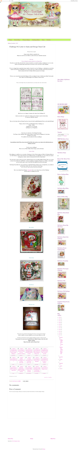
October (61, 359)
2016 (60, 329)
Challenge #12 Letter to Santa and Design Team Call (61, 350)
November (61, 356)
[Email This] (23, 381)
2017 (60, 327)
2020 (60, 322)
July (60, 368)
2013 (60, 334)
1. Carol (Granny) (13, 355)
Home (10, 40)
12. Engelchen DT (21, 373)
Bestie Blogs (17, 40)
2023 (60, 317)
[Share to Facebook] (26, 381)
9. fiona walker (36, 364)
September (61, 363)
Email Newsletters (62, 171)
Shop (43, 40)
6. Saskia (13, 364)
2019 (60, 324)
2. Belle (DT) (20, 355)
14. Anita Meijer (36, 373)
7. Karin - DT (20, 364)
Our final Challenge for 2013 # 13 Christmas (61, 342)
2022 (60, 319)
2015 (60, 331)
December (61, 337)
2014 (60, 333)
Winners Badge (26, 40)
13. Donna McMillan (28, 373)
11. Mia (13, 373)
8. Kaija (28, 364)
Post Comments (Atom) (16, 441)
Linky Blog (50, 377)
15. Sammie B (44, 373)
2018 (60, 326)
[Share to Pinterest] (27, 381)
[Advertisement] (31, 428)
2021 (60, 320)
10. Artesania (44, 364)
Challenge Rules (36, 40)
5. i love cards (44, 355)
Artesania (29, 170)
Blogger (44, 449)
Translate (65, 135)
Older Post (53, 438)
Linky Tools (46, 377)
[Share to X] (25, 381)
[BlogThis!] (24, 381)
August (61, 365)
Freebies (49, 40)
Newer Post (10, 438)
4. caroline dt (36, 355)
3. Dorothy (28, 355)
